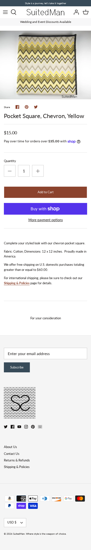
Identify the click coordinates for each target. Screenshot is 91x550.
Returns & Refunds (17, 460)
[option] (45, 65)
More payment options (45, 220)
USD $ (12, 522)
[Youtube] (19, 427)
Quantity (10, 161)
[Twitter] (6, 427)
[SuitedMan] (45, 12)
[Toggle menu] (5, 12)
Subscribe (17, 367)
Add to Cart (46, 192)
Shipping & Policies (17, 283)
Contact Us (11, 454)
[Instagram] (26, 427)
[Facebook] (12, 427)
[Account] (75, 12)
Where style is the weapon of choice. (46, 533)
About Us (10, 447)
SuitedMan (19, 533)
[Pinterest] (33, 427)
